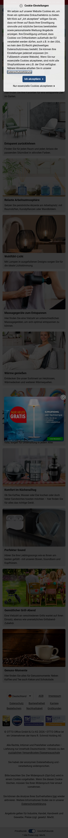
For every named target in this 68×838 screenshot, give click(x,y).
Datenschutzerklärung (19, 72)
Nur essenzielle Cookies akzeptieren (33, 85)
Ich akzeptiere (32, 78)
